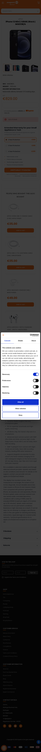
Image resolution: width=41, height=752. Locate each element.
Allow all (20, 402)
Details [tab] (20, 341)
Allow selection (20, 408)
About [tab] (33, 341)
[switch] (36, 380)
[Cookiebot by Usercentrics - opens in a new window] (30, 335)
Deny (20, 415)
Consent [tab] (7, 341)
